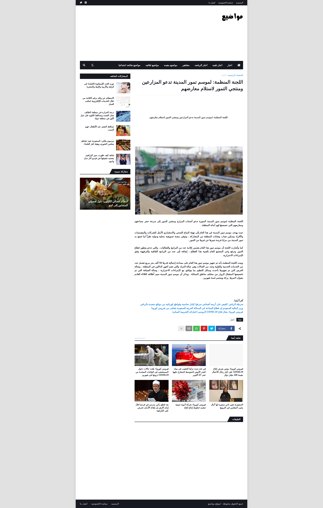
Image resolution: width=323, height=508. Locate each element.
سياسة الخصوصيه (225, 3)
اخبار (223, 75)
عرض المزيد (140, 338)
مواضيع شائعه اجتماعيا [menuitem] (129, 65)
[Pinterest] (204, 328)
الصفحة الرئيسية (235, 75)
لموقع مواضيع (214, 503)
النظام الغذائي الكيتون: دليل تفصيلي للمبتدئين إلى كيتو (108, 203)
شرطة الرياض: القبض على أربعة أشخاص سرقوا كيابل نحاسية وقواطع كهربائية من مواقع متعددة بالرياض (191, 304)
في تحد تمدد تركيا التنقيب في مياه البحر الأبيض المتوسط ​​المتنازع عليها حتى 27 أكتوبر (189, 371)
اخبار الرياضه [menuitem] (201, 65)
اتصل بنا (212, 3)
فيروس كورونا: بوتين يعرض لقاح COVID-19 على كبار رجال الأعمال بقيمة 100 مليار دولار (227, 371)
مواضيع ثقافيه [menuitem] (152, 65)
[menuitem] (239, 65)
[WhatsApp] (196, 328)
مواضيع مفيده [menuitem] (170, 65)
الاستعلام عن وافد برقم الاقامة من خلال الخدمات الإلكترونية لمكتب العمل (98, 101)
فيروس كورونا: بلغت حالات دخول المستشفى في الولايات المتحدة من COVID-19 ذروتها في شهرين (152, 371)
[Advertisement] (141, 33)
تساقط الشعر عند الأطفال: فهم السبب (99, 128)
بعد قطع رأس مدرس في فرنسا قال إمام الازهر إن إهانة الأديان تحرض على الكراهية (152, 407)
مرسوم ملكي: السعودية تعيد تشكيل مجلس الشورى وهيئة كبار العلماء (97, 142)
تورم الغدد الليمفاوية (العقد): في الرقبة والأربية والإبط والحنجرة (99, 85)
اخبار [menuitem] (229, 65)
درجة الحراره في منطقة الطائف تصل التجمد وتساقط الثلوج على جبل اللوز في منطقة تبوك (97, 115)
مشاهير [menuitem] (186, 65)
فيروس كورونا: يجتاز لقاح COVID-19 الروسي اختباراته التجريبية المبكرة (207, 311)
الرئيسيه (239, 3)
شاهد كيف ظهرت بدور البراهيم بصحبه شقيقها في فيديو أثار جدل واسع (99, 158)
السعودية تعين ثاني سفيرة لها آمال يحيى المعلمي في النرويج (227, 406)
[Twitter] (211, 328)
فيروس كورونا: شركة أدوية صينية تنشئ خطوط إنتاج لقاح (190, 406)
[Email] (189, 328)
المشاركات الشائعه (119, 76)
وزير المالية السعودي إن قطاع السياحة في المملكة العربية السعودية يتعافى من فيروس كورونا (197, 308)
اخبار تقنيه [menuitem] (217, 65)
